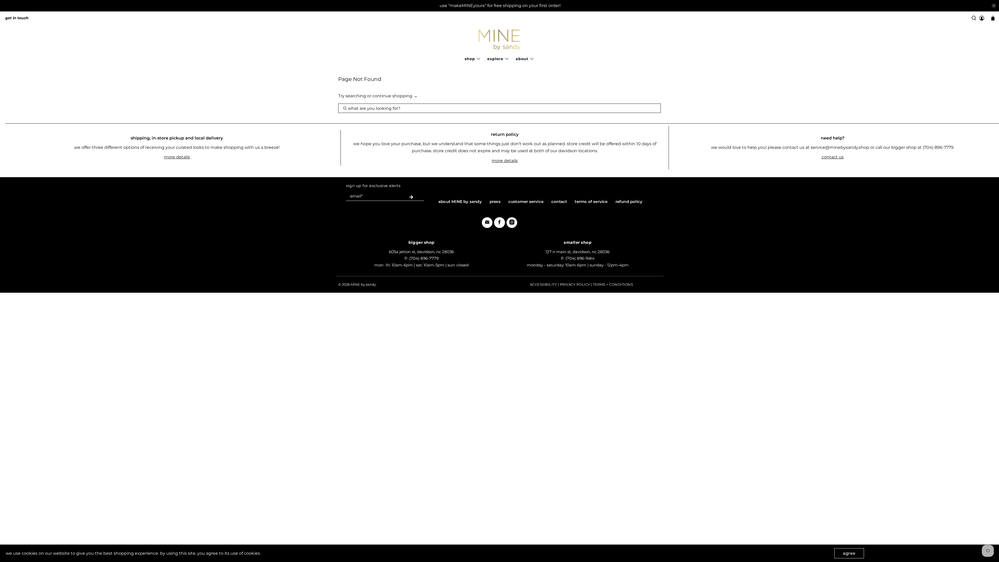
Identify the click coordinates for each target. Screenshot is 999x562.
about (522, 58)
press (495, 201)
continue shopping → (395, 95)
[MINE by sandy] (499, 40)
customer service (525, 201)
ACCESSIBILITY (543, 284)
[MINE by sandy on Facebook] (499, 223)
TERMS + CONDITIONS (613, 284)
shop (470, 58)
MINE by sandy (363, 284)
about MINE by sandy (460, 201)
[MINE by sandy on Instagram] (511, 223)
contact (559, 201)
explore (495, 58)
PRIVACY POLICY (575, 284)
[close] (993, 5)
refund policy (629, 201)
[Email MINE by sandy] (487, 223)
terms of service (591, 201)
